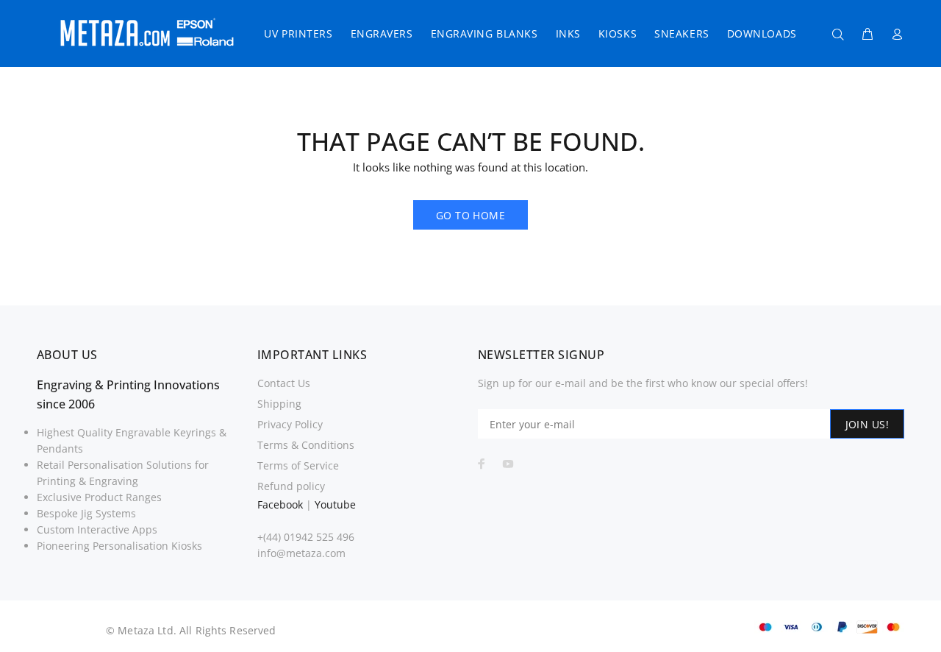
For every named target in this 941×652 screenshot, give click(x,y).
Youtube (335, 504)
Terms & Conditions (305, 445)
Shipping (279, 404)
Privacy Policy (290, 424)
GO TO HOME (470, 215)
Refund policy (291, 486)
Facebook (280, 504)
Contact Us (283, 383)
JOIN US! (867, 424)
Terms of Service (298, 465)
